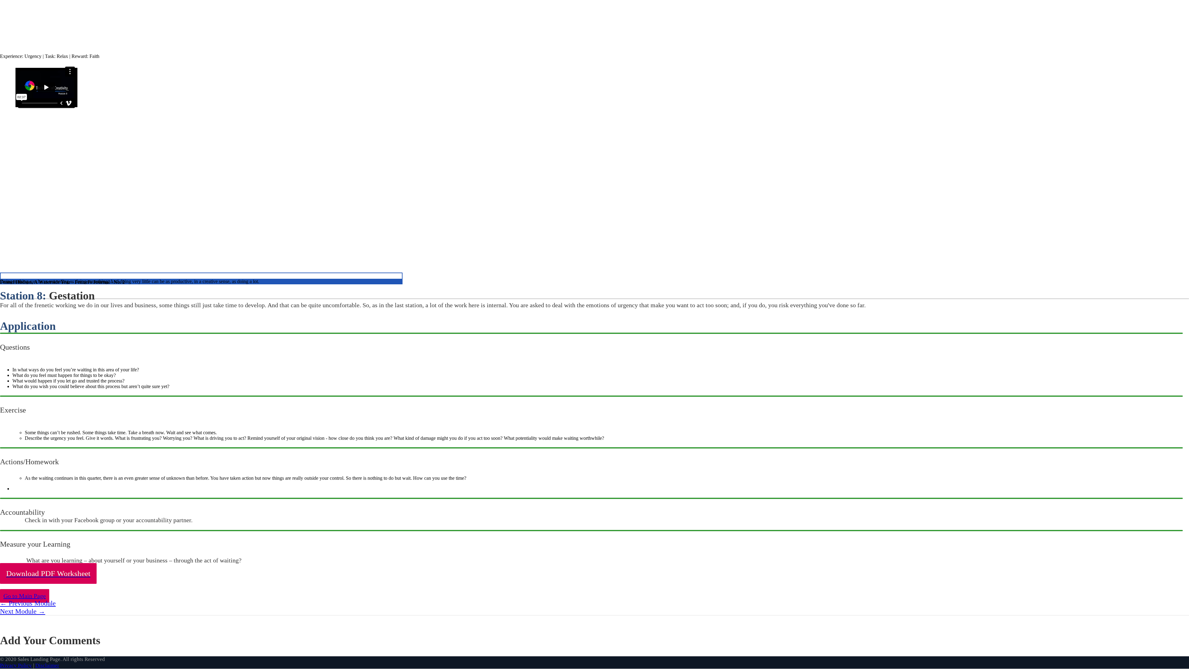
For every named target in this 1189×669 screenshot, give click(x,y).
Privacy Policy (16, 665)
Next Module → (22, 611)
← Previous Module (28, 603)
